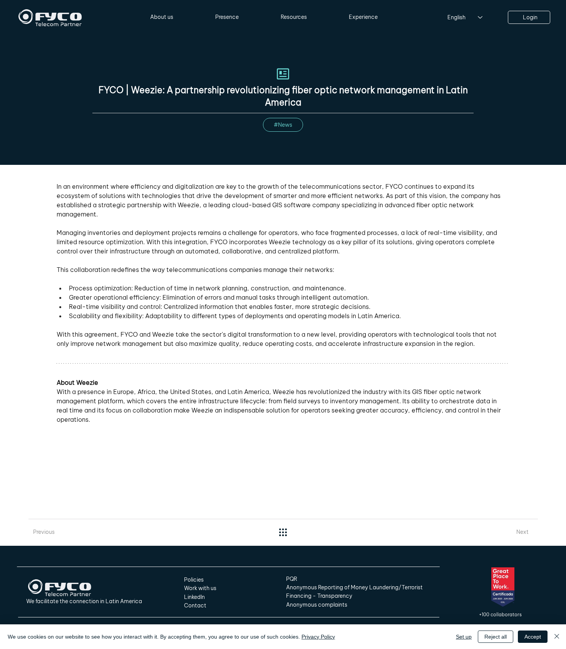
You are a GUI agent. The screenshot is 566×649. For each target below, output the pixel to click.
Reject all (495, 637)
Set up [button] (464, 637)
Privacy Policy (318, 637)
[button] (162, 17)
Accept (532, 637)
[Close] (556, 637)
